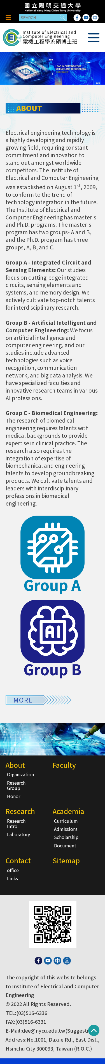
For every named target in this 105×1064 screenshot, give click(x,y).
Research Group (16, 785)
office (13, 870)
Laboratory (18, 834)
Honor (13, 796)
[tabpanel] (52, 68)
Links (12, 878)
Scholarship (66, 837)
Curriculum (66, 820)
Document (65, 845)
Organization (20, 774)
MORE (23, 699)
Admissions (66, 829)
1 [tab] (52, 74)
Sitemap (66, 860)
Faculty (64, 765)
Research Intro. (16, 823)
